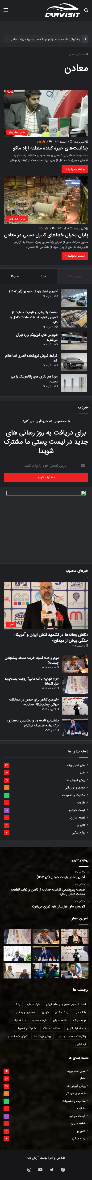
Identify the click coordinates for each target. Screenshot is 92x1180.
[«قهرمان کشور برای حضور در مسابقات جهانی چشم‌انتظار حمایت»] (75, 706)
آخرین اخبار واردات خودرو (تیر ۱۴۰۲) (33, 291)
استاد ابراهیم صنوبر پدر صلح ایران (66, 1004)
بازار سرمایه (33, 1004)
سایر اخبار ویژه (76, 765)
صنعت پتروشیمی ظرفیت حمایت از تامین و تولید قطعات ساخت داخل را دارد (34, 317)
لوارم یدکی (78, 832)
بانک (17, 1004)
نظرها (15, 276)
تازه (43, 276)
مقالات (81, 802)
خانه (82, 54)
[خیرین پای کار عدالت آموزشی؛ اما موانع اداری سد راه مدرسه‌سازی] (17, 970)
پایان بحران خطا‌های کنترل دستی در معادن (46, 235)
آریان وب (32, 1157)
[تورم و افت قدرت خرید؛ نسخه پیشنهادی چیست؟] (75, 664)
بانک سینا (80, 1012)
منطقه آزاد (20, 1020)
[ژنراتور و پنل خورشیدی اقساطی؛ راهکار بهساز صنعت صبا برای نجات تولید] (46, 970)
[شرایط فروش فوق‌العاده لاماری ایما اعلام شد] (74, 362)
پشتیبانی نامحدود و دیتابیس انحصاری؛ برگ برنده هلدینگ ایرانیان (33, 723)
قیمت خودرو (77, 810)
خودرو (45, 1012)
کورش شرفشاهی (17, 1036)
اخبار (82, 772)
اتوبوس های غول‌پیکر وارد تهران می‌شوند (37, 337)
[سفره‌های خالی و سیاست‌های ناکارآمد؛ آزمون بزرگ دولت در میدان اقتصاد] (17, 953)
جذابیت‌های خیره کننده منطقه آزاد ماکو (50, 148)
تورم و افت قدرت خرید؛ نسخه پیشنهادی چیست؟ (32, 660)
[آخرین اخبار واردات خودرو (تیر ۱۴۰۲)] (74, 298)
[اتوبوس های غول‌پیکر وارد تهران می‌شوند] (74, 341)
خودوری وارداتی (74, 787)
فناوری (81, 825)
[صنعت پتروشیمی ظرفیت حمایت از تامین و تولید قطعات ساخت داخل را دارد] (74, 318)
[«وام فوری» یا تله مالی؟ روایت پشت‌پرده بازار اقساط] (75, 685)
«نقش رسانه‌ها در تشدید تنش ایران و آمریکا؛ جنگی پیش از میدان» (51, 637)
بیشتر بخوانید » (75, 169)
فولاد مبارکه (79, 1020)
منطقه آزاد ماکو (51, 1028)
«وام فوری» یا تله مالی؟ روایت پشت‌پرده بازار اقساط (32, 681)
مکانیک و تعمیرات (73, 795)
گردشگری (80, 1044)
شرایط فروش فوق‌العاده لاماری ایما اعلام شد (31, 358)
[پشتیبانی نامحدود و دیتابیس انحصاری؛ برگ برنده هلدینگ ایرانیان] (75, 727)
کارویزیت (79, 142)
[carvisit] (62, 10)
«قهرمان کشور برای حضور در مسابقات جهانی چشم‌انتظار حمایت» (34, 702)
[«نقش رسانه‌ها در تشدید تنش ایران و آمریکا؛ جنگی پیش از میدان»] (74, 936)
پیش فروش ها (76, 780)
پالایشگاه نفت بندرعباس (72, 1036)
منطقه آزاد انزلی (76, 1028)
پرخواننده (74, 276)
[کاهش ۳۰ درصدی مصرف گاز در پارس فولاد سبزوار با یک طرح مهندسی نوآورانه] (74, 970)
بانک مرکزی (61, 1012)
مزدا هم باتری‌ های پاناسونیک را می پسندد (34, 379)
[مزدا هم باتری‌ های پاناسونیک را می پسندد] (74, 383)
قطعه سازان (77, 817)
